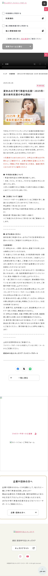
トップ (5, 74)
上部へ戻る (42, 571)
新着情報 (12, 74)
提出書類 (24, 39)
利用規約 (9, 18)
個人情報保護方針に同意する (17, 26)
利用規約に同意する (13, 13)
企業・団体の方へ (18, 512)
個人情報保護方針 (13, 31)
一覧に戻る (23, 378)
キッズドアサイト (22, 548)
